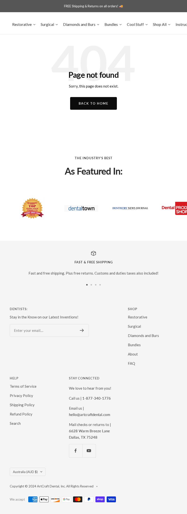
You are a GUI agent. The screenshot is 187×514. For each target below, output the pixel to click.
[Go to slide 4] (100, 285)
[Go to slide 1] (87, 285)
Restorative (137, 317)
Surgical (134, 326)
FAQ (131, 363)
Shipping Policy (22, 405)
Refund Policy (21, 414)
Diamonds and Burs (143, 335)
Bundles (134, 345)
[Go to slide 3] (95, 285)
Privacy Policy (21, 395)
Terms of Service (23, 386)
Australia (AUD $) (25, 472)
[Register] (82, 330)
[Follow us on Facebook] (75, 450)
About (133, 354)
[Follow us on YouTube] (89, 450)
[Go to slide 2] (91, 285)
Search (15, 423)
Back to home (93, 103)
